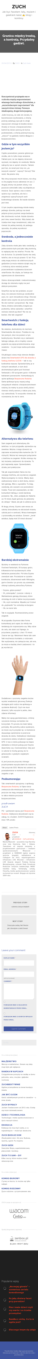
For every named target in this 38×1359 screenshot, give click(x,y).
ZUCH (15, 832)
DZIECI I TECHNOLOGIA (13, 1115)
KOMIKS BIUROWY (11, 1178)
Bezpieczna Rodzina (23, 379)
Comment (8, 981)
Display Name (10, 958)
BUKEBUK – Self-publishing (24, 839)
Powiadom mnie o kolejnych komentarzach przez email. (15, 1006)
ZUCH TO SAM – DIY (11, 1155)
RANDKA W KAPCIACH (12, 1071)
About (5, 827)
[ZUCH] (7, 836)
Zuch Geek (27, 63)
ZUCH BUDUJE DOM (11, 1135)
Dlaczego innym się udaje (22, 1330)
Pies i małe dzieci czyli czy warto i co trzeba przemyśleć (21, 1310)
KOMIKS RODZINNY (11, 1188)
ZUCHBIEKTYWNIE (11, 1084)
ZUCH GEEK (7, 1145)
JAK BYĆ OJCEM (9, 1094)
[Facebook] (34, 835)
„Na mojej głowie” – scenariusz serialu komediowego (19, 1289)
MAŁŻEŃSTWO (9, 1061)
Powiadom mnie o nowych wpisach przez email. (18, 1018)
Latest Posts (13, 827)
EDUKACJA (7, 1125)
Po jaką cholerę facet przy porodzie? (20, 1300)
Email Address (10, 969)
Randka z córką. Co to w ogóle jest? (21, 1320)
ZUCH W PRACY (9, 1105)
